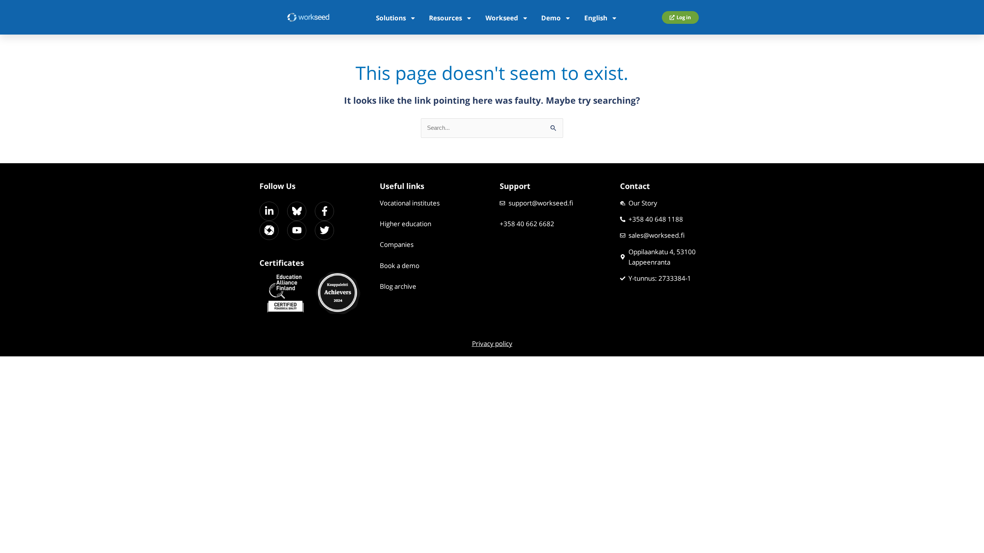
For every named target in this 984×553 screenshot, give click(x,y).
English (595, 18)
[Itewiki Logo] (269, 230)
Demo (551, 18)
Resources (445, 18)
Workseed (501, 18)
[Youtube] (296, 230)
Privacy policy (492, 343)
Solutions (391, 18)
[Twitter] (324, 230)
